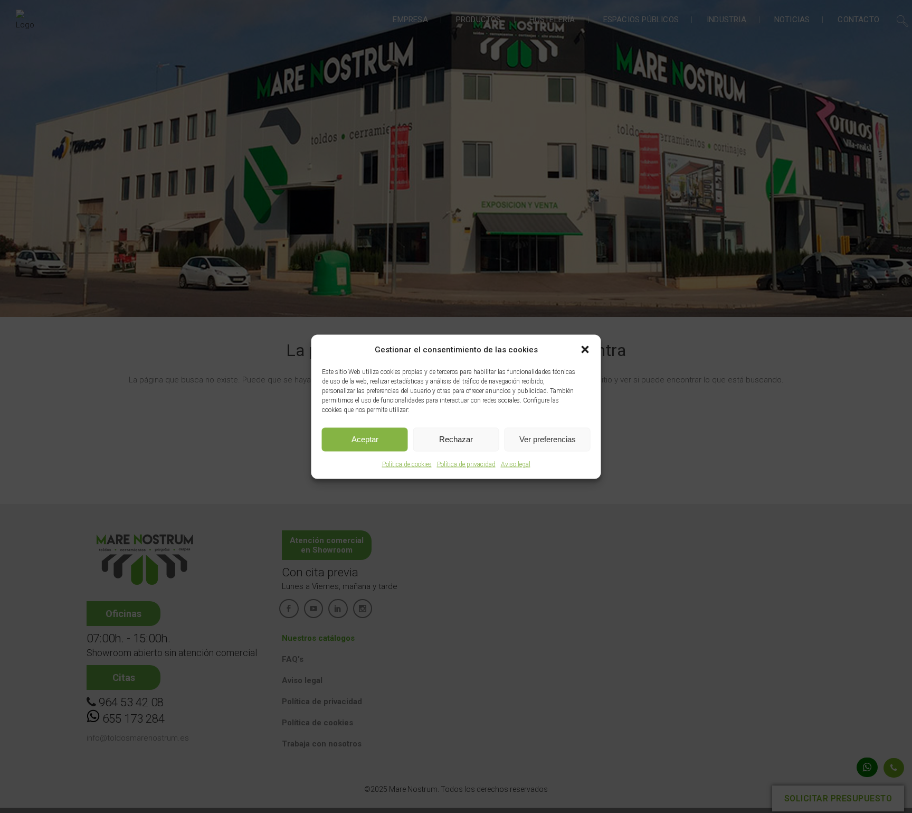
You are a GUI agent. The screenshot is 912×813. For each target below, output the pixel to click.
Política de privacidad (466, 464)
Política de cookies (407, 464)
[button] (585, 349)
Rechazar (456, 439)
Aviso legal (515, 464)
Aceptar (365, 439)
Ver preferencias (547, 439)
